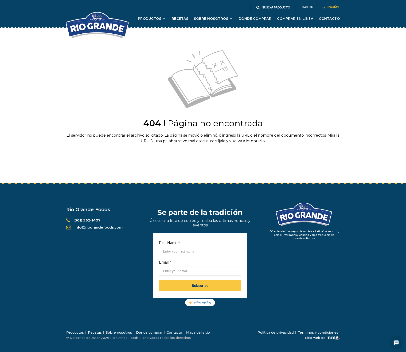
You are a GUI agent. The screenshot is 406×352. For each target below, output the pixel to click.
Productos (149, 18)
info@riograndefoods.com (98, 227)
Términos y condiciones (318, 332)
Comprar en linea (295, 18)
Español (334, 7)
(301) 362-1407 (87, 220)
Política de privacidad (276, 332)
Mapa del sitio (198, 332)
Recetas (180, 18)
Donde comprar (255, 18)
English (307, 7)
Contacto (329, 18)
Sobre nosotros (119, 332)
